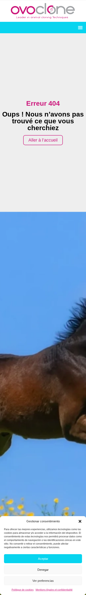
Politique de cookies (23, 589)
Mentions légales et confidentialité (54, 589)
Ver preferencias (43, 580)
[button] (80, 521)
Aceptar (43, 558)
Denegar (43, 569)
